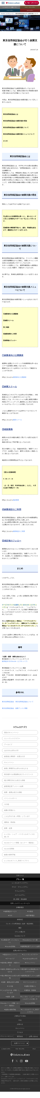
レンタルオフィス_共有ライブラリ (16, 861)
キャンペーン (9, 762)
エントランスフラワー (12, 738)
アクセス (20, 1032)
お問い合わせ (33, 1036)
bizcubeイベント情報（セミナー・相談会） (19, 843)
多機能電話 (20, 907)
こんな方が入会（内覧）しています (17, 816)
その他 (6, 804)
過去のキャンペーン (11, 732)
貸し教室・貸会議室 (20, 899)
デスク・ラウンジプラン (30, 7)
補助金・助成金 (9, 822)
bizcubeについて (20, 936)
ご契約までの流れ (20, 1016)
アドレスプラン (10, 10)
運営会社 (20, 1036)
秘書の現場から (9, 810)
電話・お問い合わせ (32, 2)
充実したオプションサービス (20, 903)
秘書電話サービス (11, 911)
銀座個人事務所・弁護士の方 (14, 756)
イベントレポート (10, 798)
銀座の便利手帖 (9, 855)
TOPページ (20, 875)
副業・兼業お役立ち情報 (13, 792)
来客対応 (20, 919)
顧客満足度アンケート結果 (13, 786)
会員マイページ (19, 1043)
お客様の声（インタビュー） (10, 941)
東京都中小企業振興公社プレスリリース (18, 774)
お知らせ (20, 1024)
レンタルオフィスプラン (20, 883)
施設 (19, 928)
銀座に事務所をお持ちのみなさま (16, 768)
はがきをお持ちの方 (11, 750)
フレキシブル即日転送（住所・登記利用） (20, 924)
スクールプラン (30, 10)
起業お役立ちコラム (20, 950)
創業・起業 (8, 828)
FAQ (20, 1020)
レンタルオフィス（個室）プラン (10, 7)
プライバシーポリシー (6, 1036)
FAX (10, 915)
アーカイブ (8, 744)
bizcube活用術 (9, 849)
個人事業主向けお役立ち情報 (14, 780)
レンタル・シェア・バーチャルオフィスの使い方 (19, 835)
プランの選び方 (20, 932)
